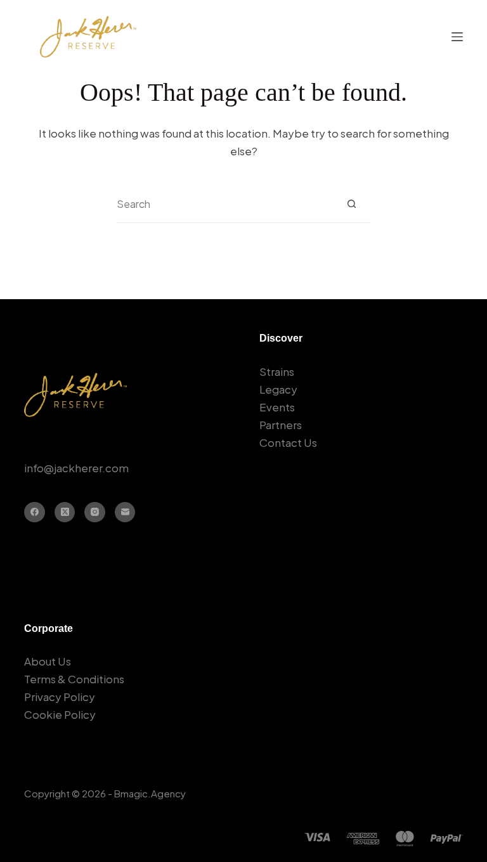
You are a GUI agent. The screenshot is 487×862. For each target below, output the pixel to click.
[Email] (125, 512)
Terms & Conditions (74, 679)
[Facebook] (34, 512)
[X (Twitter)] (65, 512)
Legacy (278, 389)
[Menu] (457, 36)
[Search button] (351, 203)
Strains (276, 371)
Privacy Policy (59, 697)
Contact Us (288, 442)
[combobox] (225, 204)
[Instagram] (94, 512)
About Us (47, 661)
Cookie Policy (60, 714)
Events (277, 407)
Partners (280, 425)
